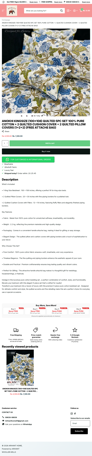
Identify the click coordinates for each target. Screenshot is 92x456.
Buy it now (46, 151)
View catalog (3, 11)
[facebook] (75, 414)
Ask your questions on (18, 424)
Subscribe (79, 431)
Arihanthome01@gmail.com (16, 421)
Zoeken (61, 10)
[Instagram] (72, 414)
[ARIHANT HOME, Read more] (69, 10)
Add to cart (49, 143)
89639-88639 (11, 417)
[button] (8, 141)
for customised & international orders (31, 159)
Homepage (6, 20)
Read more (34, 2)
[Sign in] (75, 10)
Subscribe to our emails (80, 418)
